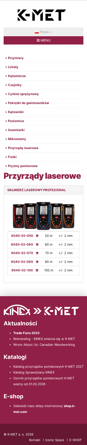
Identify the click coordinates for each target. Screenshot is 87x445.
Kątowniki (16, 112)
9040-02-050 (22, 236)
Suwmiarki (16, 130)
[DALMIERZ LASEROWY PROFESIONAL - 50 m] (35, 236)
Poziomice (16, 121)
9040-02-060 (22, 244)
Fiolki (12, 157)
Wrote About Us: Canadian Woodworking (44, 345)
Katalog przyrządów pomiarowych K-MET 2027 (48, 366)
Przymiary (16, 58)
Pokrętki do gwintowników (28, 103)
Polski (44, 32)
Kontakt (34, 440)
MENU (45, 40)
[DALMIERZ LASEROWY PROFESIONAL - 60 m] (35, 244)
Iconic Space (54, 440)
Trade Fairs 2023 (26, 333)
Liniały (13, 67)
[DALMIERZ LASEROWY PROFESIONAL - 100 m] (35, 270)
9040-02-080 (22, 262)
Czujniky (15, 85)
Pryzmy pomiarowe (23, 166)
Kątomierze (17, 76)
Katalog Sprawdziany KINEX (33, 372)
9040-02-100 (22, 270)
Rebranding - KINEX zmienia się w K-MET (44, 339)
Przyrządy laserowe (23, 148)
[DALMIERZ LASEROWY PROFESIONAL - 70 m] (35, 253)
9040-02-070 (22, 253)
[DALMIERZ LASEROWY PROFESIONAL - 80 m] (35, 262)
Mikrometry (17, 139)
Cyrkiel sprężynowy (23, 94)
